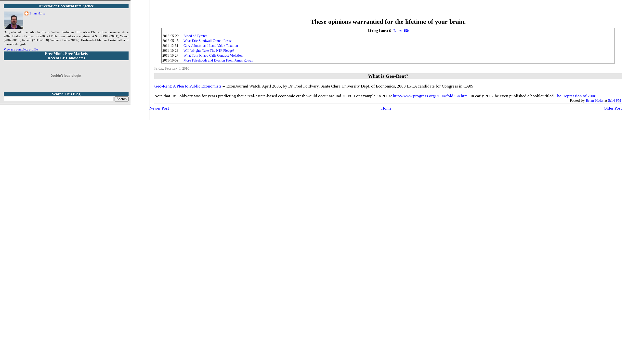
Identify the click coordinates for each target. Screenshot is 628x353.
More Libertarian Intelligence (388, 12)
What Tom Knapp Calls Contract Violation (213, 55)
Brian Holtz (37, 13)
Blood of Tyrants (195, 36)
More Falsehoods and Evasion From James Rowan (218, 60)
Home (386, 108)
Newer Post (159, 108)
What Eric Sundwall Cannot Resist (207, 41)
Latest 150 (401, 31)
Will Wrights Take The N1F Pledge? (208, 50)
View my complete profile (21, 49)
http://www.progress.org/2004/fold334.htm (430, 96)
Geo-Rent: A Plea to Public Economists (188, 86)
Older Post (613, 108)
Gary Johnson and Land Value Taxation (210, 46)
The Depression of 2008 (575, 96)
